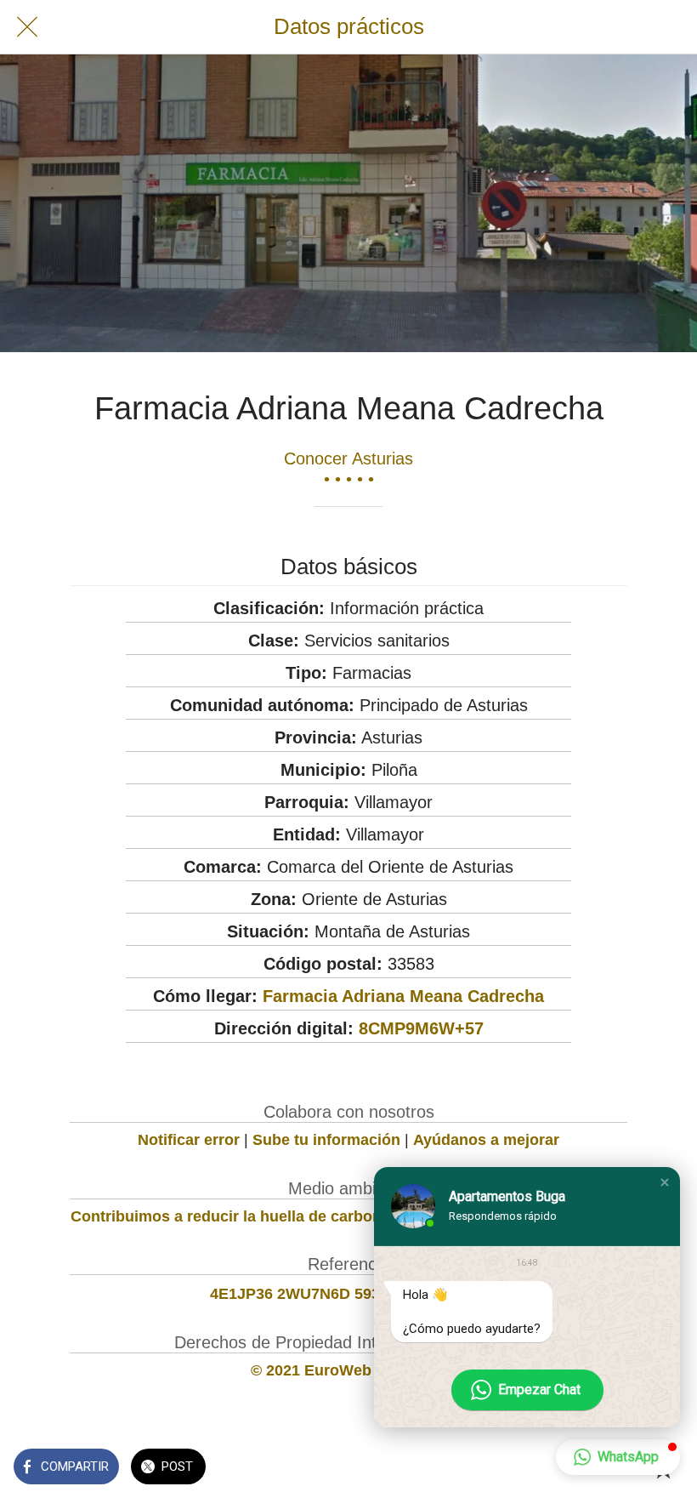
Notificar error (189, 1139)
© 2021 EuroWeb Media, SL (349, 1370)
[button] (664, 1182)
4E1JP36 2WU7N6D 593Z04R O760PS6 (349, 1293)
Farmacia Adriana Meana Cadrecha (403, 996)
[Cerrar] (27, 27)
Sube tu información (326, 1139)
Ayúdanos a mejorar (486, 1139)
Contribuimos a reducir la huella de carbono (231, 1216)
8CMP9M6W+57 (421, 1028)
